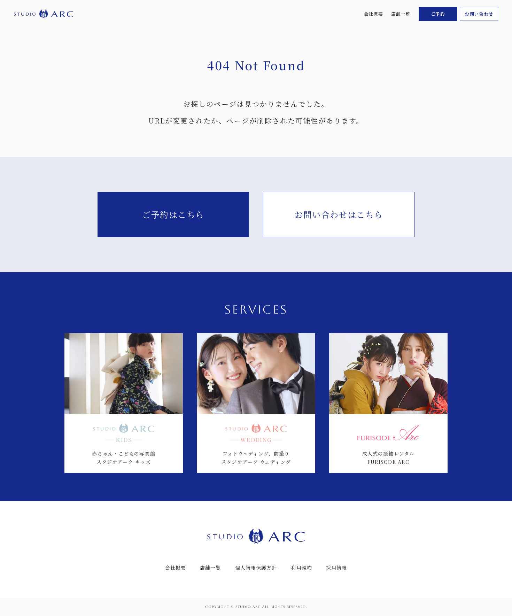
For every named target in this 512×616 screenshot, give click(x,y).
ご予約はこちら (173, 214)
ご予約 (438, 13)
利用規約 (301, 567)
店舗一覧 (400, 13)
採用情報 (336, 567)
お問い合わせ (479, 13)
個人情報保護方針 (256, 567)
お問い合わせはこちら (338, 214)
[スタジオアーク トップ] (43, 14)
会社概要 (373, 13)
